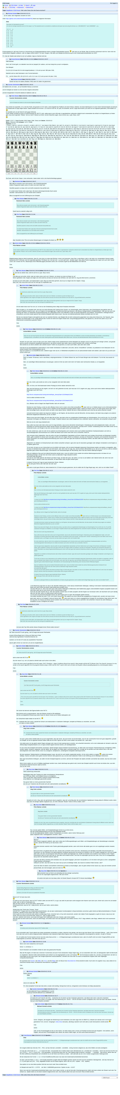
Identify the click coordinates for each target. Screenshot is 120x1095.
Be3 (9, 129)
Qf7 (59, 132)
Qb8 (25, 135)
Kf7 (105, 127)
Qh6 (90, 135)
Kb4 (12, 130)
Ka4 (75, 129)
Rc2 (9, 127)
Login (33, 5)
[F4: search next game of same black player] (27, 158)
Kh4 (30, 132)
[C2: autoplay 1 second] (16, 166)
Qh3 (59, 139)
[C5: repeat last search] (16, 154)
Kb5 (66, 129)
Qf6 (90, 130)
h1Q (108, 129)
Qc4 (102, 134)
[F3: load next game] (27, 162)
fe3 (91, 127)
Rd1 (47, 127)
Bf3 (20, 129)
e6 (21, 125)
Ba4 (32, 127)
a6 (98, 127)
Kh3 (69, 129)
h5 (85, 129)
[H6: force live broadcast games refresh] (35, 151)
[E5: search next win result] (23, 154)
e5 (62, 127)
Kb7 (97, 132)
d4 (8, 125)
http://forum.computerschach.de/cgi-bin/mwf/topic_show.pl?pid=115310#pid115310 (50, 400)
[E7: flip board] (23, 147)
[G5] (31, 154)
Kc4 (58, 129)
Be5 (96, 125)
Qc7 (51, 132)
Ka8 (81, 135)
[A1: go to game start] (8, 170)
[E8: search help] (23, 143)
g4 (39, 129)
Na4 (113, 125)
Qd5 (7, 130)
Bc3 (67, 125)
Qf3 (90, 134)
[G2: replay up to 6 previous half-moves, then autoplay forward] (31, 166)
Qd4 (76, 135)
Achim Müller (18, 243)
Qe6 (64, 137)
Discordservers (71, 961)
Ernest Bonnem (15, 59)
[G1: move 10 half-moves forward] (31, 170)
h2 (102, 129)
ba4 (35, 127)
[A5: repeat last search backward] (8, 154)
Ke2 (109, 127)
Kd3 (51, 129)
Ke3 (17, 129)
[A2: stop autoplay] (8, 166)
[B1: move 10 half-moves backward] (12, 170)
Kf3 (25, 129)
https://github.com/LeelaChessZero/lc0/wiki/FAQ (19, 18)
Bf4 (13, 125)
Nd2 (88, 125)
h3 (45, 129)
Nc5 (99, 125)
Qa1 (75, 130)
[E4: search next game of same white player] (23, 158)
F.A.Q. (45, 961)
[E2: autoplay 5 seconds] (23, 166)
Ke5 (28, 129)
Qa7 (74, 132)
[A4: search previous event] (8, 158)
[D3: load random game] (20, 162)
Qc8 (17, 135)
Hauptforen (9, 10)
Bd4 (55, 127)
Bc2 (24, 127)
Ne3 (12, 129)
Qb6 (107, 135)
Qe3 (23, 130)
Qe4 (15, 130)
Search (27, 5)
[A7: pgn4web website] (8, 147)
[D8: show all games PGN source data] (20, 143)
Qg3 (41, 139)
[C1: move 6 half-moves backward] (16, 170)
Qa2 (64, 134)
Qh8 (52, 130)
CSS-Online (14, 5)
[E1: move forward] (23, 170)
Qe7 (16, 139)
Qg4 (36, 135)
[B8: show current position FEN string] (12, 143)
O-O (39, 125)
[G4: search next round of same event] (31, 158)
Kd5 (28, 130)
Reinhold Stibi (19, 181)
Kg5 (39, 132)
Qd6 (46, 137)
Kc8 (82, 130)
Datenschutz (29, 7)
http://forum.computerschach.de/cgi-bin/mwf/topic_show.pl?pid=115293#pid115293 (50, 394)
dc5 (19, 125)
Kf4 (54, 129)
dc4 (106, 125)
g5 (35, 129)
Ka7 (105, 132)
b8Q (113, 129)
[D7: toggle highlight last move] (20, 147)
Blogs (53, 961)
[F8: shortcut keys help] (27, 143)
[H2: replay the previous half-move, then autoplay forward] (35, 166)
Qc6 (12, 132)
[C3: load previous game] (16, 162)
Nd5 (50, 127)
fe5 (67, 127)
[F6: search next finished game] (27, 151)
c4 (30, 125)
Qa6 (71, 134)
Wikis (39, 961)
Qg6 (38, 137)
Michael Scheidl (12, 13)
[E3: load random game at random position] (23, 162)
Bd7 (61, 125)
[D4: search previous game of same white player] (20, 158)
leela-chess (59, 1022)
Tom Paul (19, 214)
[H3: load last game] (35, 162)
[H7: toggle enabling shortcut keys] (35, 147)
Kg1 (93, 130)
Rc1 (58, 125)
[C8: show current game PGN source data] (16, 143)
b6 (100, 129)
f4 (61, 127)
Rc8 (83, 125)
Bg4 (75, 127)
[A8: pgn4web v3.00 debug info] (8, 143)
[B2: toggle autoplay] (12, 166)
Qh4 (94, 134)
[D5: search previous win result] (20, 154)
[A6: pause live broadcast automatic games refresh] (8, 151)
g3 (78, 130)
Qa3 (31, 130)
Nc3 (43, 125)
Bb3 (16, 127)
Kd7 (44, 130)
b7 (106, 129)
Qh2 (101, 137)
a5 (41, 129)
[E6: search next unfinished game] (23, 151)
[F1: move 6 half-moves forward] (27, 170)
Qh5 (60, 130)
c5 (15, 125)
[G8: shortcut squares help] (31, 143)
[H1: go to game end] (35, 170)
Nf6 (32, 125)
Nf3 (36, 125)
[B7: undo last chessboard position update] (12, 147)
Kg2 (70, 130)
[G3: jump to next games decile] (31, 162)
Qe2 (74, 134)
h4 (91, 129)
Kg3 (61, 129)
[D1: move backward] (20, 170)
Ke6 (112, 127)
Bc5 (26, 125)
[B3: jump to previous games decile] (12, 162)
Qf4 (62, 132)
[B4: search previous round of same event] (12, 158)
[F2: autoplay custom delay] (27, 166)
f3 (103, 125)
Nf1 (73, 127)
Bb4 (46, 125)
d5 (10, 125)
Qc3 (72, 125)
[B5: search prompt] (12, 154)
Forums (32, 961)
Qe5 (84, 135)
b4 (89, 129)
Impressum (21, 7)
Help (21, 5)
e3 (24, 125)
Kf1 (102, 127)
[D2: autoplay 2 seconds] (20, 166)
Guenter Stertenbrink (14, 84)
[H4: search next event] (35, 158)
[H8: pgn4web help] (35, 143)
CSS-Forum (17, 10)
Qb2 (32, 134)
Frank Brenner (28, 1035)
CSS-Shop (12, 7)
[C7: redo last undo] (16, 147)
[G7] (31, 147)
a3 (65, 125)
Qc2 (50, 125)
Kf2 (85, 130)
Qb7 (66, 132)
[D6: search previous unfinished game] (20, 151)
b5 (11, 127)
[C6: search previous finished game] (16, 151)
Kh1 (68, 135)
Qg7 (27, 132)
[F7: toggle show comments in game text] (27, 147)
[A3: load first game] (8, 162)
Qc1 (110, 134)
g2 (92, 132)
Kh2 (113, 134)
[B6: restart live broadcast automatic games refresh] (12, 151)
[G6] (31, 151)
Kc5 (20, 130)
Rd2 (80, 127)
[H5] (35, 154)
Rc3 (80, 125)
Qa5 (53, 125)
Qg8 (33, 135)
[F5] (27, 154)
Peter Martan (15, 96)
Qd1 (106, 130)
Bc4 (110, 125)
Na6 (91, 125)
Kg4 (78, 129)
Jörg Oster (25, 674)
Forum (6, 5)
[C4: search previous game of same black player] (16, 158)
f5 (57, 127)
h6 (46, 129)
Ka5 (83, 129)
